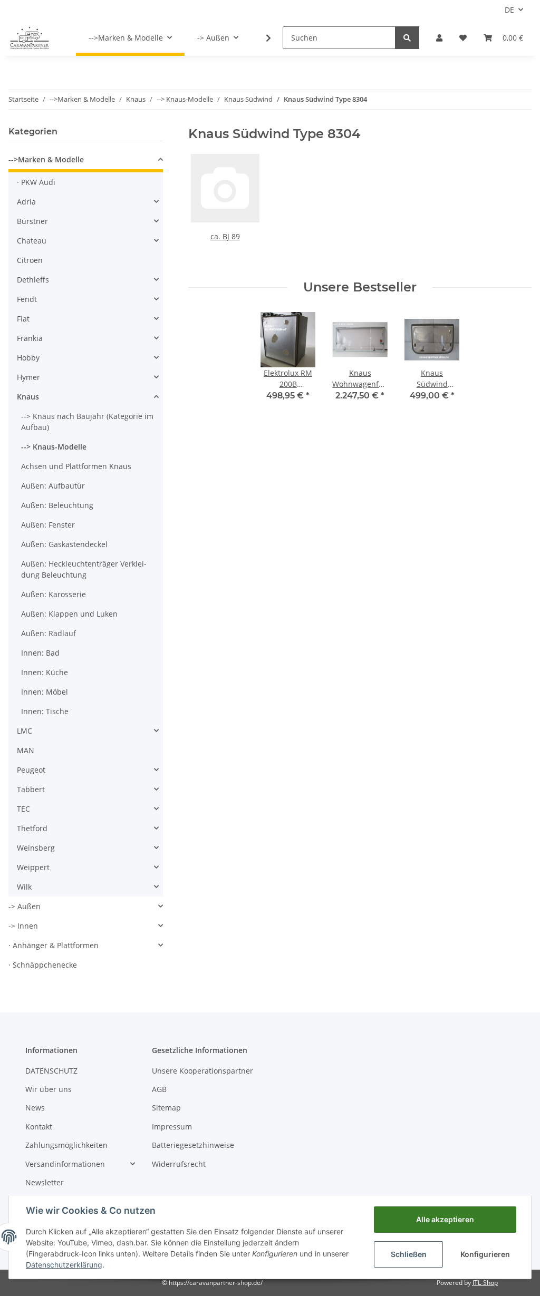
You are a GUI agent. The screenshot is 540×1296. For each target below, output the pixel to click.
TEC (23, 809)
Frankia (30, 338)
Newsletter (44, 1182)
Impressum (172, 1127)
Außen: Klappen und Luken (69, 614)
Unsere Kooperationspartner (202, 1071)
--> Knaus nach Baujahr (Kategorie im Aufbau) (87, 421)
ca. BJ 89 (225, 236)
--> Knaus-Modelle (53, 447)
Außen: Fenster (48, 525)
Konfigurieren (485, 1254)
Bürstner (32, 221)
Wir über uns (48, 1089)
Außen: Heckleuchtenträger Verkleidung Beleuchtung (84, 569)
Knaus (28, 397)
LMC (24, 731)
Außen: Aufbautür (53, 486)
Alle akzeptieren (445, 1219)
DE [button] (509, 10)
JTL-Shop (485, 1282)
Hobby (28, 358)
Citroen (30, 260)
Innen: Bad (40, 653)
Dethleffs (33, 280)
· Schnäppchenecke (42, 965)
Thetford (32, 828)
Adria (26, 202)
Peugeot (31, 770)
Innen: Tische (45, 711)
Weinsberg (36, 848)
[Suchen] (407, 37)
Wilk (24, 887)
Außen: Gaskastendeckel (64, 544)
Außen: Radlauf (48, 633)
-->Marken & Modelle (46, 159)
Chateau (31, 241)
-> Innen (23, 926)
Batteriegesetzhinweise (193, 1145)
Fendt (27, 299)
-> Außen (24, 906)
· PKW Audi (36, 182)
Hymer (28, 377)
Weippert (33, 867)
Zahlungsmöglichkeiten (66, 1145)
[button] (439, 38)
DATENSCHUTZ (51, 1071)
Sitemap (166, 1108)
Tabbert (31, 789)
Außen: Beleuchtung (57, 505)
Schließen (409, 1254)
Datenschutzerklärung (64, 1264)
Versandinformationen (65, 1164)
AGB (159, 1089)
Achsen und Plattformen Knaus (76, 466)
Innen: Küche (44, 672)
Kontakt (38, 1127)
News (35, 1108)
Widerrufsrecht (179, 1164)
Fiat (23, 319)
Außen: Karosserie (53, 594)
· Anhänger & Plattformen (53, 945)
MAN (25, 750)
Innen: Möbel (44, 692)
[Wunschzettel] (463, 38)
